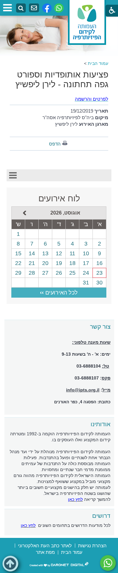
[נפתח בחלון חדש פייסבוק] (47, 8)
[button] (10, 563)
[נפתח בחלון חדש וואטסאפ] (59, 8)
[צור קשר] (34, 8)
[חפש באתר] (21, 8)
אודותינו (100, 424)
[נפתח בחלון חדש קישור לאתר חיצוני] (108, 563)
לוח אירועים (59, 198)
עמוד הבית (98, 63)
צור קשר (100, 326)
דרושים (101, 515)
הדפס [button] (55, 143)
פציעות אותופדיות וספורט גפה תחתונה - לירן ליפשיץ (61, 79)
